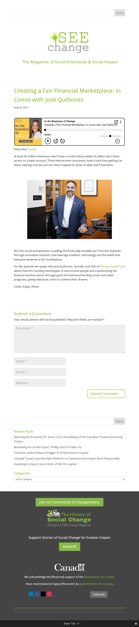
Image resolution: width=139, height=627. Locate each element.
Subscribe (99, 594)
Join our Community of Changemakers (69, 502)
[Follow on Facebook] (37, 594)
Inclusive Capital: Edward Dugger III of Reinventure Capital (51, 453)
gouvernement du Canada (96, 584)
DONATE (69, 546)
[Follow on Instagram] (49, 594)
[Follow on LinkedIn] (31, 594)
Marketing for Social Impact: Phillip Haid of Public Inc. (48, 447)
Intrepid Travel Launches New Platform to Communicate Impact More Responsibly (67, 458)
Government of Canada (99, 577)
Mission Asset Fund (112, 266)
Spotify (32, 149)
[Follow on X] (43, 594)
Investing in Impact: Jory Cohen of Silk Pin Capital (45, 464)
